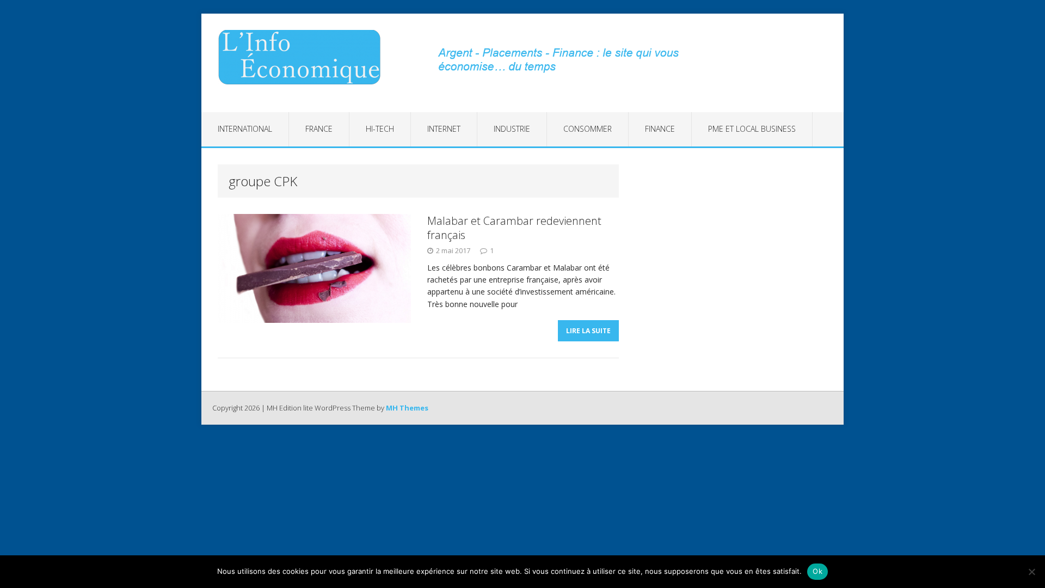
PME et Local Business (752, 129)
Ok (817, 571)
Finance (660, 129)
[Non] (1031, 571)
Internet (443, 129)
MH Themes (407, 408)
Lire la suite (588, 330)
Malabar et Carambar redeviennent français (514, 227)
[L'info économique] (303, 57)
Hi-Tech (380, 129)
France (319, 129)
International (245, 129)
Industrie (512, 129)
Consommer (587, 129)
